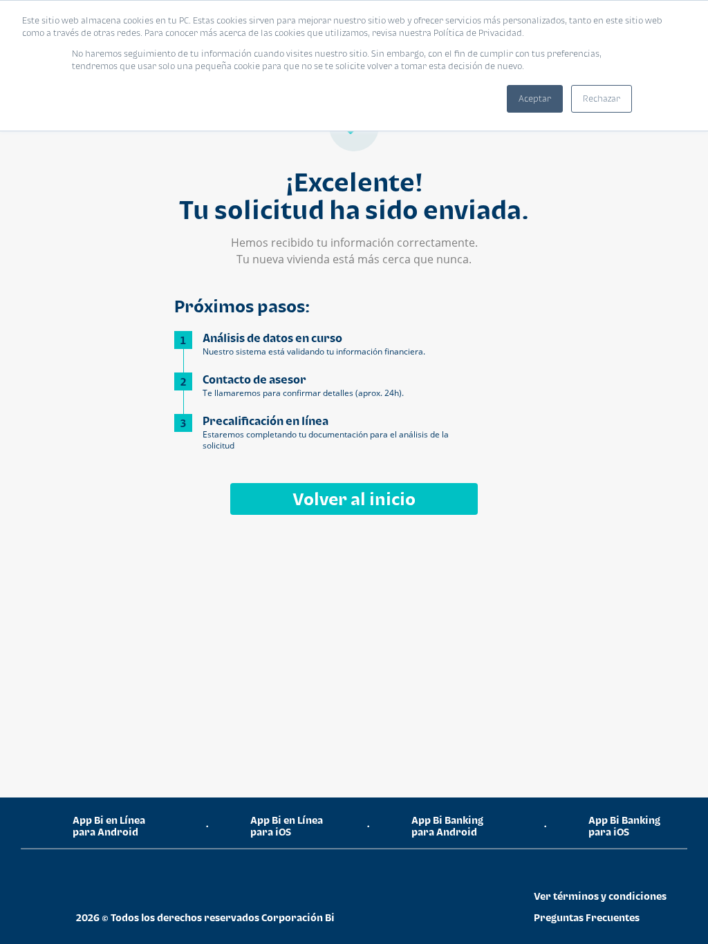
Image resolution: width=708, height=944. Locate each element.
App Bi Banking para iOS (624, 826)
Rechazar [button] (601, 98)
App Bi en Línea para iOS (286, 826)
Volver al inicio (354, 499)
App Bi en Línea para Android (109, 826)
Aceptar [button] (535, 98)
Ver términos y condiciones (600, 896)
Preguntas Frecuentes (587, 917)
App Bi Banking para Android (447, 826)
